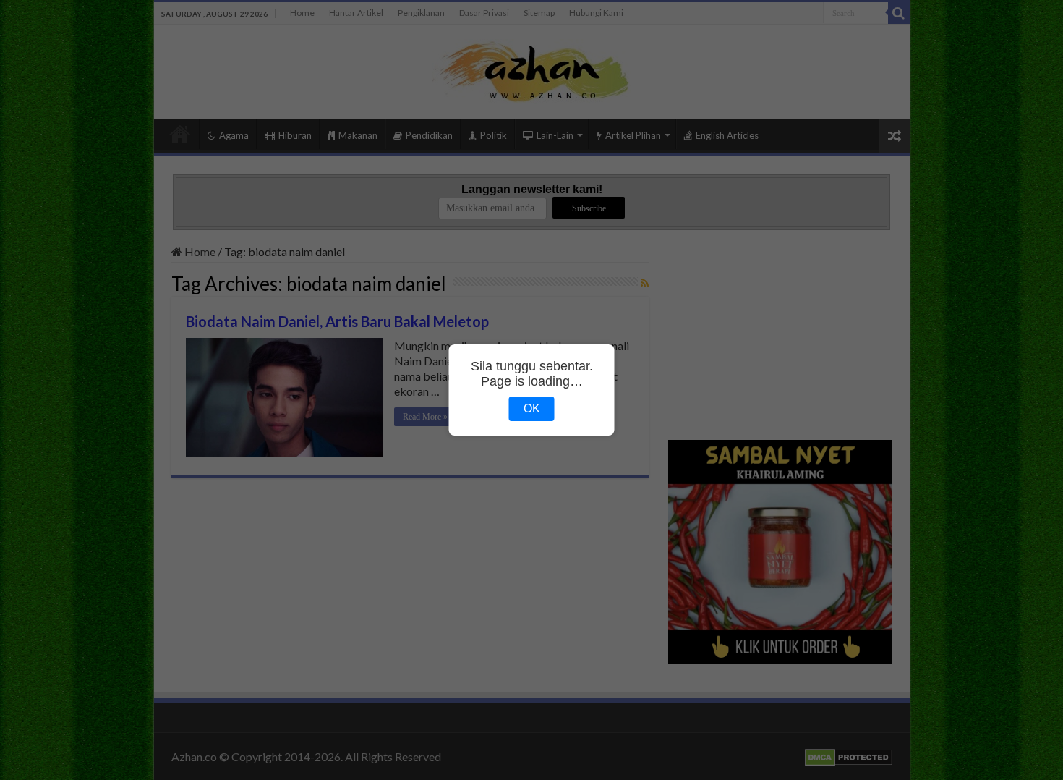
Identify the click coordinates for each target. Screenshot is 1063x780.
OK (532, 408)
